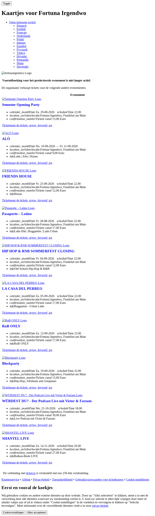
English (21, 29)
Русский (22, 49)
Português (23, 59)
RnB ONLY (11, 326)
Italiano (21, 42)
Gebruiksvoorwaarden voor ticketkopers (99, 479)
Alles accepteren (36, 512)
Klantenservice (10, 479)
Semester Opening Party (21, 105)
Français (22, 32)
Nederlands (23, 36)
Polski (20, 39)
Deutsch (21, 25)
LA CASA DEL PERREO (22, 289)
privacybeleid (100, 505)
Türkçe (21, 53)
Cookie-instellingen (137, 479)
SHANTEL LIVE (15, 438)
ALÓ (6, 139)
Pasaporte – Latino (17, 214)
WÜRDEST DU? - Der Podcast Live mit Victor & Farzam (47, 401)
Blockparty (10, 363)
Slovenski (22, 66)
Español (21, 46)
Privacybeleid (41, 479)
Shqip (20, 63)
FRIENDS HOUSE (17, 176)
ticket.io (31, 473)
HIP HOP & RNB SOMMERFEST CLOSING (38, 251)
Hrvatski (22, 56)
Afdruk (26, 479)
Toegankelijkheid (62, 479)
